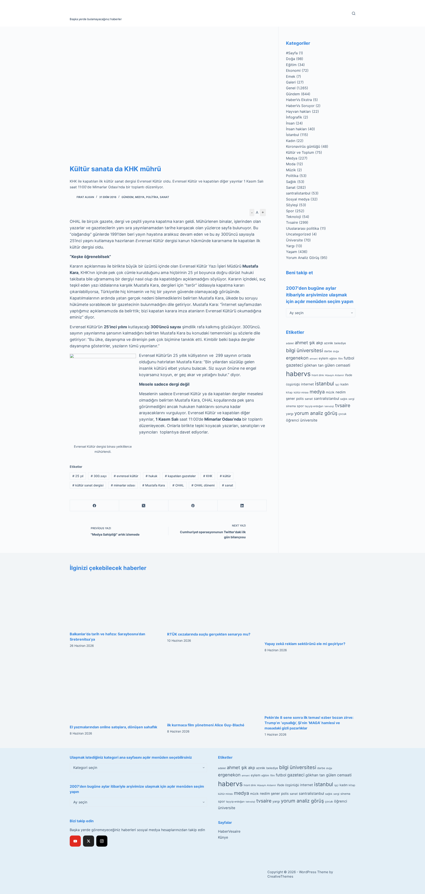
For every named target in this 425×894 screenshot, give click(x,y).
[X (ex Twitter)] (88, 841)
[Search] (353, 13)
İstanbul (292, 134)
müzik (330, 392)
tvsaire (342, 405)
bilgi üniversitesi (304, 350)
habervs (298, 374)
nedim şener (270, 793)
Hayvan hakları (298, 111)
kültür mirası (301, 392)
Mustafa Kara (153, 485)
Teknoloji (293, 216)
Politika (152, 197)
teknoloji (329, 406)
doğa (336, 351)
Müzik (291, 170)
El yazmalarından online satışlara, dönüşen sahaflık (113, 727)
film (340, 358)
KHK (207, 476)
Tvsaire (292, 222)
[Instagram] (101, 841)
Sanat (164, 197)
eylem (323, 358)
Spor (290, 211)
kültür (225, 476)
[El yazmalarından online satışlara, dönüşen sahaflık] (115, 689)
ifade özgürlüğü (288, 785)
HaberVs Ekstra (299, 99)
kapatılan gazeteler (180, 476)
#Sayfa (292, 53)
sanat (227, 485)
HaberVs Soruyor (300, 105)
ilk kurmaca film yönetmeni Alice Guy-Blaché (205, 725)
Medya (140, 197)
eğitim (333, 358)
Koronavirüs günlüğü (303, 146)
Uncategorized (298, 234)
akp (319, 342)
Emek (290, 76)
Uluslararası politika (302, 228)
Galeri (291, 82)
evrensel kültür (126, 476)
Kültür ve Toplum (300, 152)
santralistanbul (298, 193)
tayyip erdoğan (314, 406)
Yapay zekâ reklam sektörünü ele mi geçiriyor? (305, 643)
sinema (291, 406)
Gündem (127, 197)
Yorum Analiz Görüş (302, 257)
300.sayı (98, 476)
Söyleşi (292, 205)
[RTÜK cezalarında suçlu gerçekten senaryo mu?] (212, 601)
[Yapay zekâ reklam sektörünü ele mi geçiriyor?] (310, 606)
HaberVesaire (229, 831)
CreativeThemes (280, 876)
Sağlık (291, 181)
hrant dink (318, 375)
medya (317, 392)
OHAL (178, 485)
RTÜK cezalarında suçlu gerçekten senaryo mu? (208, 634)
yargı (289, 414)
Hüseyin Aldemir (334, 375)
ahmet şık (305, 342)
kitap (289, 392)
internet (307, 384)
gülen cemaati (337, 365)
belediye (340, 343)
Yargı (290, 246)
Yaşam (291, 251)
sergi (351, 398)
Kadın (290, 140)
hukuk (151, 476)
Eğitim (291, 64)
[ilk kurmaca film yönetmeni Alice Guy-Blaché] (212, 688)
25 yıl (77, 476)
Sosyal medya (297, 199)
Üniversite (294, 240)
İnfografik (294, 117)
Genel (291, 88)
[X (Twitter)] (143, 505)
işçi (337, 384)
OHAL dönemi (202, 485)
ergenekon (297, 358)
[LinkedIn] (242, 505)
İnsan (290, 123)
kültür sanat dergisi (87, 485)
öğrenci (292, 420)
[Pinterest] (193, 505)
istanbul (324, 384)
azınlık (328, 343)
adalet (290, 343)
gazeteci (294, 365)
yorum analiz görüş (315, 413)
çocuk (342, 414)
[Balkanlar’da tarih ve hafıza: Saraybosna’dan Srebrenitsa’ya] (115, 601)
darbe (328, 351)
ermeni (314, 358)
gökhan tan (314, 365)
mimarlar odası (123, 485)
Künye (223, 837)
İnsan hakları (296, 129)
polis (300, 398)
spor (300, 406)
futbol (349, 358)
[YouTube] (75, 841)
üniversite (308, 420)
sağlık (343, 398)
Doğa (290, 58)
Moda (291, 164)
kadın (344, 384)
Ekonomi (293, 70)
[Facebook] (94, 505)
